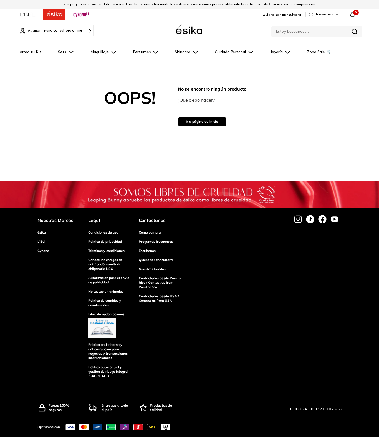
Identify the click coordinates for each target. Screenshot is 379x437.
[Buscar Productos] (354, 31)
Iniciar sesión (327, 14)
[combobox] (316, 30)
